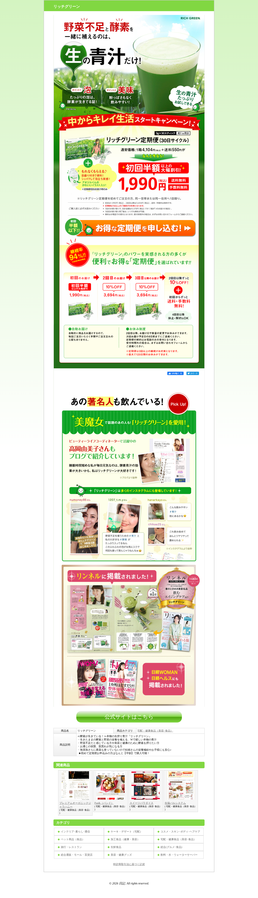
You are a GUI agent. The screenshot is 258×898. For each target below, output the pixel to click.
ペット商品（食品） (73, 839)
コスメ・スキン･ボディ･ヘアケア (180, 831)
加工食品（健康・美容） (125, 839)
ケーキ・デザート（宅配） (126, 831)
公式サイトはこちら (129, 717)
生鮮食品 (116, 847)
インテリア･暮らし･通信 (75, 831)
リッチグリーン (66, 6)
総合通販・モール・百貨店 (77, 854)
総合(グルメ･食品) (171, 847)
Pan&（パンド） (104, 803)
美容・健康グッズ (121, 854)
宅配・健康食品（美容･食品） (155, 730)
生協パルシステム (175, 803)
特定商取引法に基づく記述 (129, 864)
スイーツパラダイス (141, 803)
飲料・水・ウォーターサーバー (179, 854)
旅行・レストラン (71, 847)
